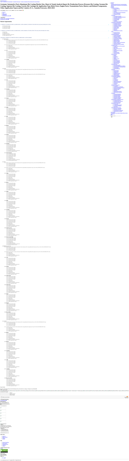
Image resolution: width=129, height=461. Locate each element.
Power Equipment (117, 60)
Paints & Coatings (117, 41)
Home (1, 1)
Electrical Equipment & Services (119, 87)
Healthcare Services (117, 73)
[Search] (111, 116)
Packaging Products (117, 95)
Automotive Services (117, 24)
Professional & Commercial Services (117, 99)
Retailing (115, 51)
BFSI (112, 31)
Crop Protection (116, 19)
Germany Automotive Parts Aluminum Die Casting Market (30, 1)
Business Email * (12, 393)
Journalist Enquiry (5, 444)
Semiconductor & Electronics (116, 107)
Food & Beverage (114, 64)
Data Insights (113, 112)
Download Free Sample (6, 15)
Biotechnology (116, 71)
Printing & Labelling (117, 98)
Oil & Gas (115, 59)
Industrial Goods (116, 89)
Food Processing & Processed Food (119, 66)
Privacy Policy (4, 443)
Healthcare (113, 69)
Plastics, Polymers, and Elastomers (119, 42)
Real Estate (116, 106)
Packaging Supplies (117, 96)
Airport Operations (117, 8)
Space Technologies (117, 13)
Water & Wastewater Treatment (119, 44)
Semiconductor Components (118, 110)
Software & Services (117, 82)
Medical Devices (116, 74)
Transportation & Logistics (118, 30)
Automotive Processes (117, 23)
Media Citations (4, 437)
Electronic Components (117, 108)
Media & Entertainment (117, 81)
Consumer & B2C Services (118, 101)
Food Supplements (117, 68)
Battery (115, 55)
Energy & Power (114, 54)
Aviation (115, 9)
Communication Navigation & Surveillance (121, 10)
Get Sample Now (3, 399)
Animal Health (116, 70)
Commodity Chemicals (117, 37)
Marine (115, 57)
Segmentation (4, 13)
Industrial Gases (116, 39)
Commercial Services (117, 100)
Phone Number (12, 394)
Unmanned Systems (117, 14)
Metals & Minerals (117, 40)
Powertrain (115, 28)
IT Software (116, 80)
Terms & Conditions (5, 442)
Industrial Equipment (117, 88)
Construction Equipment (118, 104)
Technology (116, 83)
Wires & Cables (116, 63)
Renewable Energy (117, 62)
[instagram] (2, 457)
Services (112, 3)
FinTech (115, 78)
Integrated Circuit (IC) (117, 109)
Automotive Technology (118, 25)
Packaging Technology (117, 97)
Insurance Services (117, 33)
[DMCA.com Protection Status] (4, 452)
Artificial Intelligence (117, 76)
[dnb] (1, 448)
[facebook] (5, 457)
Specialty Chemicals (117, 43)
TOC (4, 18)
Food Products (116, 67)
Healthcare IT (116, 72)
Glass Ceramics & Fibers (118, 38)
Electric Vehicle (116, 27)
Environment (116, 56)
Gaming (115, 49)
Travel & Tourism (117, 53)
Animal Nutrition (116, 18)
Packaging (113, 93)
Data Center (116, 77)
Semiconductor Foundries (118, 111)
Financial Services (117, 32)
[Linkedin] (4, 457)
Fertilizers (115, 20)
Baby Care (115, 47)
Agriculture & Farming (117, 16)
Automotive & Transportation (116, 22)
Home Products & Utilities (118, 50)
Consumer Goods (114, 45)
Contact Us (4, 445)
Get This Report (3, 400)
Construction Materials (117, 105)
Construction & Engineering (118, 86)
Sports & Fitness (116, 52)
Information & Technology (116, 75)
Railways (115, 29)
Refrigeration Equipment (118, 92)
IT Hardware (116, 79)
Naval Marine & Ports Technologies (119, 12)
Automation (116, 85)
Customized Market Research (115, 4)
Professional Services (117, 102)
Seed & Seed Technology (118, 21)
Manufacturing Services (118, 91)
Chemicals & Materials (115, 34)
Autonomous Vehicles (117, 26)
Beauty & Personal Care (118, 48)
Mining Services (116, 58)
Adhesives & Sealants (117, 35)
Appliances (116, 46)
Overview (4, 12)
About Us (112, 2)
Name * (11, 392)
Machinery (115, 90)
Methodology (4, 14)
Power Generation (117, 61)
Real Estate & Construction (116, 103)
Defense (115, 11)
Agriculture (113, 15)
